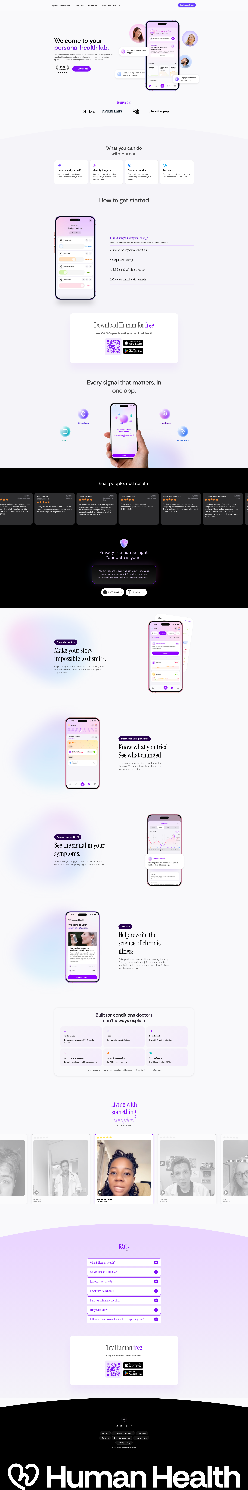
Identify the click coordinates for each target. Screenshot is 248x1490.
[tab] (152, 240)
